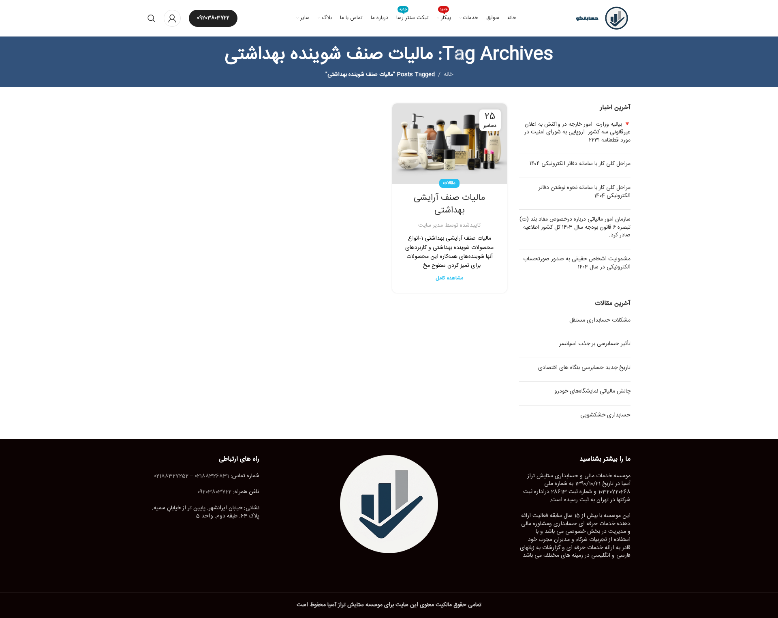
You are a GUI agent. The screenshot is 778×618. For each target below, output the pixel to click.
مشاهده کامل (449, 278)
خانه (448, 74)
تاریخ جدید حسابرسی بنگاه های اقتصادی (584, 368)
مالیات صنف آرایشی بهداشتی (449, 204)
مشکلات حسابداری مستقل (600, 320)
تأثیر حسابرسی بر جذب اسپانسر (595, 344)
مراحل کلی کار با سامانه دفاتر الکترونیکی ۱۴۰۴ (580, 164)
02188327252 (171, 476)
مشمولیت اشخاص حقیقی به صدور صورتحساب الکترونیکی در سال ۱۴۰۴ (577, 263)
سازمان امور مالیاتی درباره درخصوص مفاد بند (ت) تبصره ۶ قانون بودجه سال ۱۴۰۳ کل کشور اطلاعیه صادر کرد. (575, 227)
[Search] (151, 18)
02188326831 (211, 476)
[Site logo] (599, 19)
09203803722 (213, 17)
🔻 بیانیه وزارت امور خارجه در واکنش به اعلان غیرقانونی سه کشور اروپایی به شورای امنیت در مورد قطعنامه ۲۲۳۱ (577, 132)
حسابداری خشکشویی (605, 415)
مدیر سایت (430, 225)
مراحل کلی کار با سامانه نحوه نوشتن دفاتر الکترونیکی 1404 (585, 192)
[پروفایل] (172, 18)
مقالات (449, 183)
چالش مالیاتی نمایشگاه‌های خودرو (592, 391)
